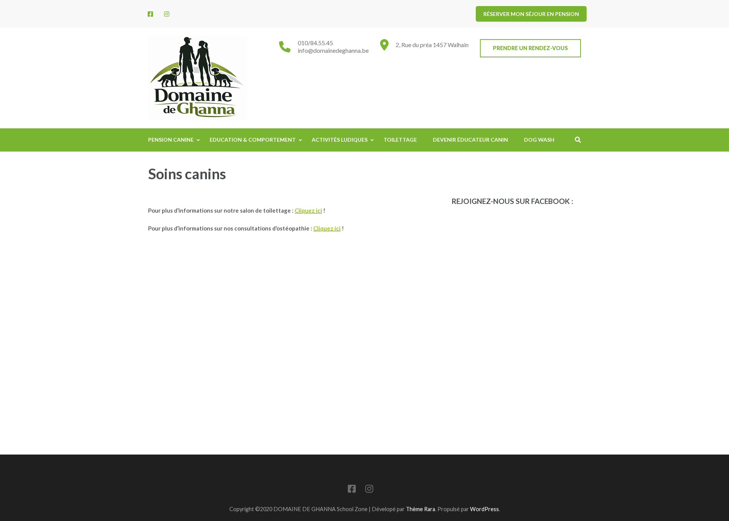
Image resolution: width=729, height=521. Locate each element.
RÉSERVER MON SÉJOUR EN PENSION (531, 14)
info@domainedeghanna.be (333, 50)
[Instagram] (166, 13)
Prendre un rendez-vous (530, 48)
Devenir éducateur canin (470, 139)
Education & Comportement (253, 139)
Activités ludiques (340, 139)
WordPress (484, 509)
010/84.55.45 (315, 42)
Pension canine (171, 139)
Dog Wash (539, 139)
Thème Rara (420, 509)
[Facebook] (150, 13)
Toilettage (400, 139)
